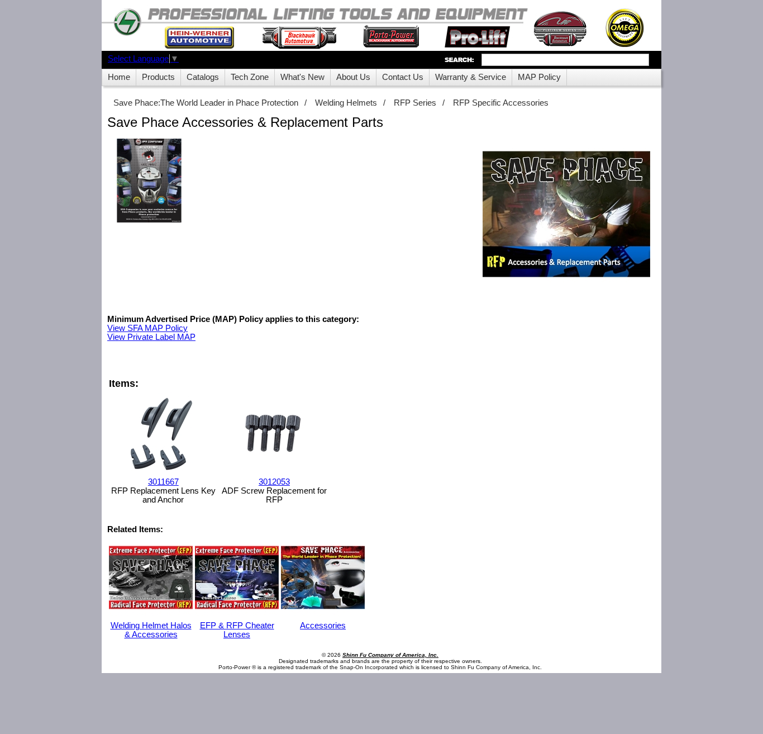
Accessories (323, 625)
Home (119, 77)
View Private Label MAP (151, 337)
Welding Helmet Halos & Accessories (151, 630)
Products (158, 77)
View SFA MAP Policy (147, 328)
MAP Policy (539, 77)
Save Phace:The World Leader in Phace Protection (205, 102)
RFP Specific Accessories (501, 102)
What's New (302, 77)
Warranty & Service (470, 77)
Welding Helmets (346, 102)
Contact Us (402, 77)
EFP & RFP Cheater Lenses (237, 630)
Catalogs (203, 77)
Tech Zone (250, 77)
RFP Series (415, 102)
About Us (353, 77)
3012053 (274, 481)
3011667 (163, 481)
